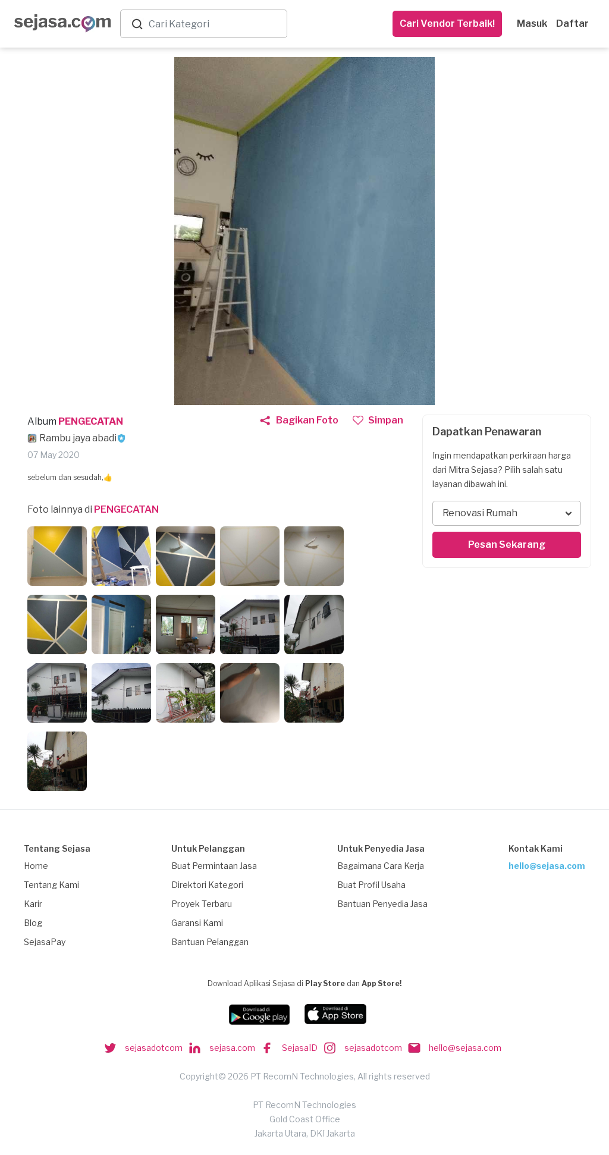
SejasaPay (44, 942)
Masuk (532, 23)
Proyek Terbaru (201, 904)
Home (36, 866)
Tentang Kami (51, 885)
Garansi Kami (197, 923)
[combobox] (215, 24)
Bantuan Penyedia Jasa (382, 904)
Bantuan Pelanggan (210, 942)
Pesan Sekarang (506, 544)
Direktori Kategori (207, 885)
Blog (33, 923)
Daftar (572, 23)
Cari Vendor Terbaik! (447, 23)
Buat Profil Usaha (371, 885)
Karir (33, 904)
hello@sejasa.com (546, 866)
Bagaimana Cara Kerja (380, 866)
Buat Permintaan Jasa (214, 866)
